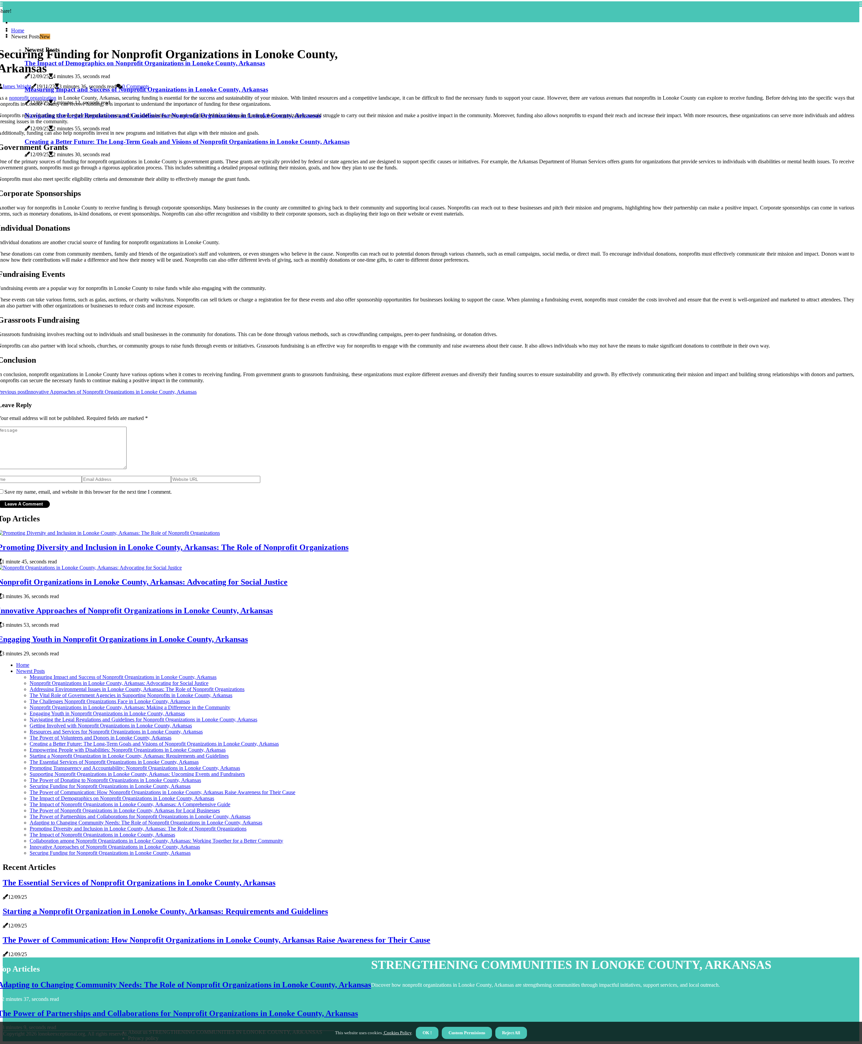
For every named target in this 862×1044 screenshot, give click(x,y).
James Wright (16, 86)
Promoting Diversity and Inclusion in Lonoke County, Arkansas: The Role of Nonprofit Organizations (138, 828)
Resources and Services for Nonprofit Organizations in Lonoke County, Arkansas (116, 732)
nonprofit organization (32, 98)
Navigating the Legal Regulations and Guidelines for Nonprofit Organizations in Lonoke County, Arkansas (143, 719)
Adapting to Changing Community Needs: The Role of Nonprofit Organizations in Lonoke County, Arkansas (146, 822)
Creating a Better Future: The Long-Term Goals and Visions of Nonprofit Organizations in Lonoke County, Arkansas (154, 744)
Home (17, 30)
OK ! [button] (427, 1032)
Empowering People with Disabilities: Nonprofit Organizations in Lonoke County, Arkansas (128, 750)
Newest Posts (30, 671)
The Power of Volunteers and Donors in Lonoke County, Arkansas (100, 738)
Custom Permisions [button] (467, 1032)
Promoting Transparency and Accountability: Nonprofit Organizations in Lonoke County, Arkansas (135, 768)
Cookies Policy (397, 1032)
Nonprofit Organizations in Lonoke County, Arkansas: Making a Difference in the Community (130, 707)
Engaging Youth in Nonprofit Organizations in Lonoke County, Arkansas (107, 713)
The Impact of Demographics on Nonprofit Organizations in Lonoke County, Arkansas (122, 798)
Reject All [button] (511, 1032)
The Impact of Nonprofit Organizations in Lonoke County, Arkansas (102, 835)
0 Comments (135, 86)
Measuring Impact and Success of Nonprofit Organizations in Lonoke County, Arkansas (123, 677)
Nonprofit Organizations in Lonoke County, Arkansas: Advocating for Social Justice (119, 683)
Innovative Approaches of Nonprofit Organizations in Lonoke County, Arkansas (115, 847)
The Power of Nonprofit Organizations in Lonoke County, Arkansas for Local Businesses (125, 810)
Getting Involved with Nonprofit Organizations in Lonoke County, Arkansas (111, 725)
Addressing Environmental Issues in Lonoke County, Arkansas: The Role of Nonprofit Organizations (137, 689)
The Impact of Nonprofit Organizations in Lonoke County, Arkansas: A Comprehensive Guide (130, 804)
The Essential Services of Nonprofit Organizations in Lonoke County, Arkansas (114, 762)
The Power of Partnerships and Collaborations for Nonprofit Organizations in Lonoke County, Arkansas (140, 816)
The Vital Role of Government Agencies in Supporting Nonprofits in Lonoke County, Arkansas (131, 695)
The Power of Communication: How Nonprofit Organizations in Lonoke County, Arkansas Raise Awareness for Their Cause (162, 792)
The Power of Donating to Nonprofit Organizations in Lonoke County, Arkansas (115, 780)
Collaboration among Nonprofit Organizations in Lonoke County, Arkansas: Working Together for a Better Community (156, 841)
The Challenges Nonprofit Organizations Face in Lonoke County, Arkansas (110, 701)
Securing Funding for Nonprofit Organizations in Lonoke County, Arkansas (110, 786)
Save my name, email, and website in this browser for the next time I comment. (88, 492)
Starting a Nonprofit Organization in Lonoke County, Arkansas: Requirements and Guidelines (129, 756)
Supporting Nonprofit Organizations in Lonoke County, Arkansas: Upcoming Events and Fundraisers (137, 774)
